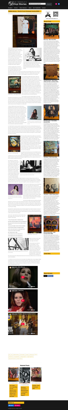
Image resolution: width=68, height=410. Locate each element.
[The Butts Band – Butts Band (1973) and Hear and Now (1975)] (51, 72)
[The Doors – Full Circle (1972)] (51, 149)
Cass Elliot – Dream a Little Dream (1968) (36, 387)
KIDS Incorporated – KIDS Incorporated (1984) (49, 233)
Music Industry (23, 7)
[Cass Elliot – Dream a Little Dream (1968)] (36, 374)
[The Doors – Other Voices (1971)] (51, 186)
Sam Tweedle (29, 13)
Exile (36, 354)
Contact (44, 7)
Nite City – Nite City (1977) (50, 39)
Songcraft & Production (12, 358)
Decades (10, 7)
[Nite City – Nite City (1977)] (51, 31)
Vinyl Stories (13, 408)
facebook (11, 405)
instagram (17, 405)
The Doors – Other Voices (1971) (51, 194)
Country (27, 354)
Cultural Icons (32, 354)
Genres (15, 7)
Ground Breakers (16, 356)
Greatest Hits (11, 356)
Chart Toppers (22, 354)
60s (9, 354)
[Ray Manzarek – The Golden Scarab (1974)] (51, 112)
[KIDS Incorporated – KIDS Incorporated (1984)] (51, 224)
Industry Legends (23, 356)
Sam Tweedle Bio (37, 7)
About (30, 7)
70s (11, 354)
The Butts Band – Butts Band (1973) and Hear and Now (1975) (51, 81)
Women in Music (19, 358)
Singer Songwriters (30, 356)
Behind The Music (16, 354)
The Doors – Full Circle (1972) (50, 157)
